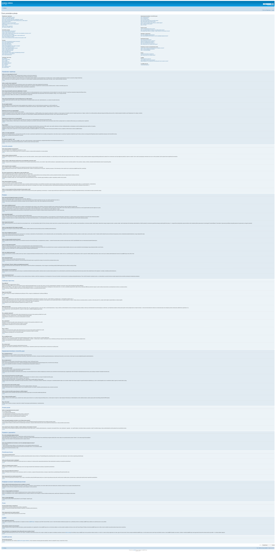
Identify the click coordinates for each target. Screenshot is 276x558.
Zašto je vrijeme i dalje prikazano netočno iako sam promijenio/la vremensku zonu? (16, 33)
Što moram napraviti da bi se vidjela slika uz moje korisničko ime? (13, 35)
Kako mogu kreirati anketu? (7, 44)
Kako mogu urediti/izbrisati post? (7, 42)
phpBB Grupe (31, 521)
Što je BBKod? (4, 58)
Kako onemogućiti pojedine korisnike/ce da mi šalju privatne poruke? (152, 29)
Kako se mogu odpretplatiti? (145, 50)
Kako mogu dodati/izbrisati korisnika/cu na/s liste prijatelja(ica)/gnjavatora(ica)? (154, 35)
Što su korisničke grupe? (145, 19)
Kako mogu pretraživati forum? (146, 39)
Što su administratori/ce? (145, 17)
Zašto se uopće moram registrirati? (8, 18)
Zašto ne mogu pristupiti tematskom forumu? (10, 48)
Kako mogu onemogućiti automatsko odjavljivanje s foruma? (12, 19)
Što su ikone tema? (5, 67)
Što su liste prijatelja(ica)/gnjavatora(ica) (148, 34)
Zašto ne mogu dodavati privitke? (8, 49)
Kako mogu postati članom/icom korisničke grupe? (149, 20)
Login (273, 10)
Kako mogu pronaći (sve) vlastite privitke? (148, 55)
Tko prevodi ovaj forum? (145, 64)
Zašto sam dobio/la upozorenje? (7, 50)
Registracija (268, 10)
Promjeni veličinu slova (273, 7)
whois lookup (68, 532)
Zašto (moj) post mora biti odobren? (8, 53)
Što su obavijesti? (5, 64)
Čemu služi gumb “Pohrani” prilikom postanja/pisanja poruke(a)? (13, 52)
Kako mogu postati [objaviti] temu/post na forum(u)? (11, 41)
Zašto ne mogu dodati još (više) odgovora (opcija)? (11, 45)
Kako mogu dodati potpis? (6, 43)
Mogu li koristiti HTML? (6, 59)
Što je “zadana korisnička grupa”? (147, 23)
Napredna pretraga (270, 5)
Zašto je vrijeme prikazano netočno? (8, 32)
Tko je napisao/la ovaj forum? (146, 58)
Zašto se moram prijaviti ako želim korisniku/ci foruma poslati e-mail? (14, 37)
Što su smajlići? (5, 60)
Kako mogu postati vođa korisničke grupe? (148, 21)
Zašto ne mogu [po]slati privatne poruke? (148, 28)
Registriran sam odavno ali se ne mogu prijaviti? (10, 23)
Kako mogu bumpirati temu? (7, 54)
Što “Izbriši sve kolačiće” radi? (7, 27)
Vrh (4, 80)
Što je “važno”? (4, 65)
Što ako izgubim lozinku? (6, 21)
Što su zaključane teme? (6, 66)
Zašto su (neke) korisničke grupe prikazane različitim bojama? (151, 22)
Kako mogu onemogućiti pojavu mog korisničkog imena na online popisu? (15, 20)
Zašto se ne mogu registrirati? (7, 26)
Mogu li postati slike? (5, 61)
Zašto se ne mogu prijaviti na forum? (8, 17)
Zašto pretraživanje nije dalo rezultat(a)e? (148, 40)
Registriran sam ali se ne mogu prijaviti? (9, 22)
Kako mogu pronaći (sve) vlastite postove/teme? (149, 44)
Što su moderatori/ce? (144, 18)
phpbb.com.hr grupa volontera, (23, 540)
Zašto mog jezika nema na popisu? (8, 34)
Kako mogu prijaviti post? (6, 51)
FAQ (264, 10)
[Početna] (2, 1)
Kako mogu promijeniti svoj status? (8, 36)
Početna (4, 8)
